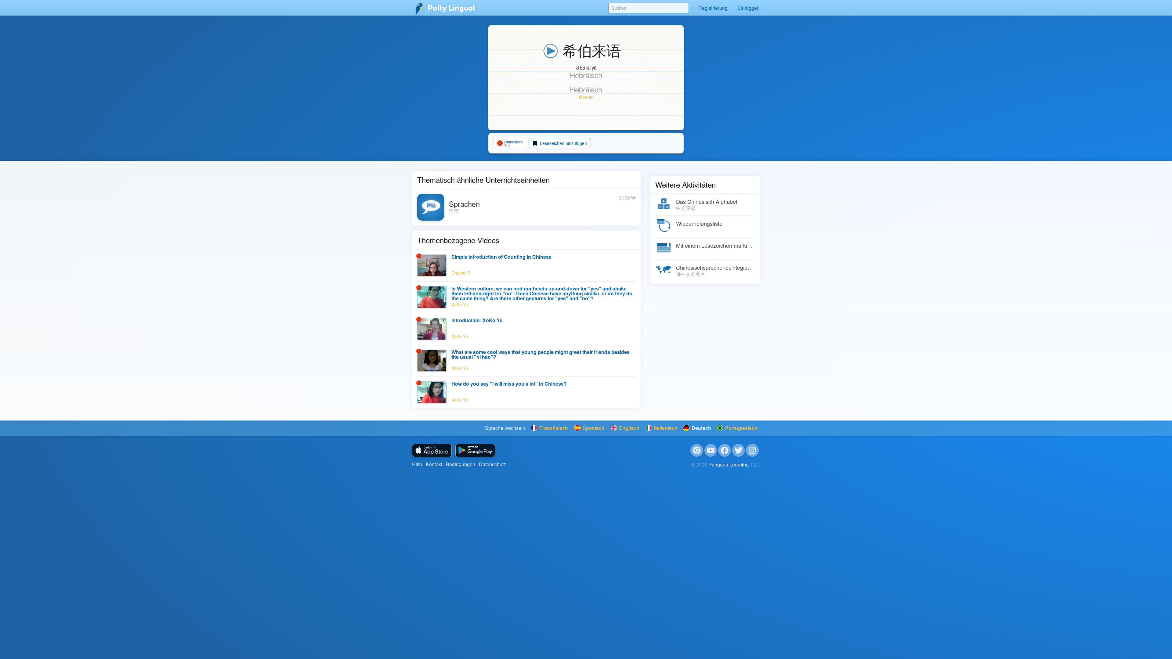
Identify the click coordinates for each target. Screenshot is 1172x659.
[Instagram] (752, 450)
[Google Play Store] (475, 450)
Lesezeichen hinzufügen (563, 143)
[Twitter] (738, 450)
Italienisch (665, 427)
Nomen (586, 97)
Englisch (628, 427)
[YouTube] (710, 450)
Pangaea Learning (728, 464)
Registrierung (713, 7)
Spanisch (593, 427)
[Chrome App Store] (696, 450)
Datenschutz (492, 464)
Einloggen (748, 7)
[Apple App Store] (432, 450)
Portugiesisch (741, 427)
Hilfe (417, 464)
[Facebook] (724, 450)
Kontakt (434, 464)
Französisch (553, 427)
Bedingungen (460, 464)
